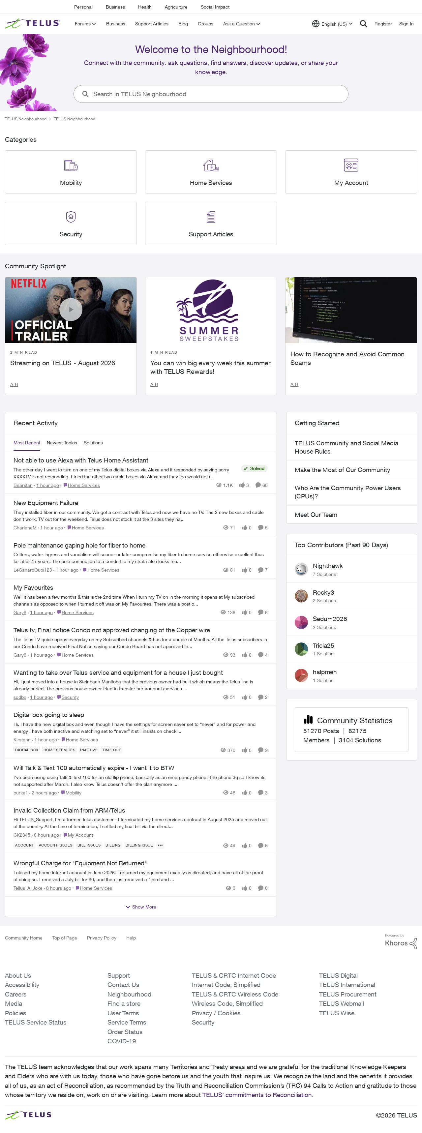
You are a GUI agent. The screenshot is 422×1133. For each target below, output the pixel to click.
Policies (15, 1013)
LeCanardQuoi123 (33, 570)
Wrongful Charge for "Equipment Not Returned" (80, 863)
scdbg (20, 697)
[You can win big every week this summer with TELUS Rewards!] (211, 310)
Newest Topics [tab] (62, 442)
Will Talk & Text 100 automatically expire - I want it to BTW (94, 767)
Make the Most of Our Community (342, 469)
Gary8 (20, 612)
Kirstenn (22, 739)
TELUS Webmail (341, 1003)
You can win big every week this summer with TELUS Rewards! (210, 367)
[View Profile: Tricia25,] (301, 649)
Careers (16, 994)
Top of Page (64, 937)
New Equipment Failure (46, 502)
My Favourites (33, 587)
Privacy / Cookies (216, 1013)
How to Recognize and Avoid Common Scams (347, 358)
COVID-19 (121, 1041)
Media (13, 1003)
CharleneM (25, 527)
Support (118, 975)
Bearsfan (23, 485)
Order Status (125, 1031)
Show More (144, 906)
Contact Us (123, 984)
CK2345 (22, 835)
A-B (14, 384)
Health (145, 7)
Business (115, 7)
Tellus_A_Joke (28, 888)
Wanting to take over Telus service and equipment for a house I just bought (118, 672)
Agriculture (176, 7)
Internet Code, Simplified (226, 984)
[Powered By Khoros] (401, 941)
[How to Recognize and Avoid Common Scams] (351, 310)
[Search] (364, 24)
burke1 (21, 792)
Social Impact (215, 7)
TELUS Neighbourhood (25, 118)
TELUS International (347, 984)
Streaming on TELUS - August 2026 (62, 363)
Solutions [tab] (93, 442)
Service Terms (126, 1022)
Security (203, 1022)
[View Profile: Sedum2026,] (301, 622)
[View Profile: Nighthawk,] (301, 569)
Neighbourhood (129, 994)
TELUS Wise (336, 1013)
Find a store (123, 1003)
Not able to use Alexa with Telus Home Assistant (81, 460)
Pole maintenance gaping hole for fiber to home (79, 545)
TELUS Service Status (36, 1022)
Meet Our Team (316, 514)
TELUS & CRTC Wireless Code (235, 994)
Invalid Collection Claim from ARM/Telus (69, 810)
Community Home (24, 937)
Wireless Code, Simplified (227, 1003)
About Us (18, 975)
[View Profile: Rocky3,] (301, 596)
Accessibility (22, 984)
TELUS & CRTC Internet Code (234, 975)
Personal (83, 7)
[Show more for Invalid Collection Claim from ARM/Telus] (160, 845)
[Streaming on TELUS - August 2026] (70, 310)
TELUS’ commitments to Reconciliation (257, 1094)
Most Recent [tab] (27, 442)
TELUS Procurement (348, 994)
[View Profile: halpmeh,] (301, 675)
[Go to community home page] (33, 23)
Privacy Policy (101, 937)
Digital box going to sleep (49, 714)
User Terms (123, 1013)
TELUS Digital (338, 975)
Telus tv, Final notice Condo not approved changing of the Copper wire (112, 630)
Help (131, 937)
